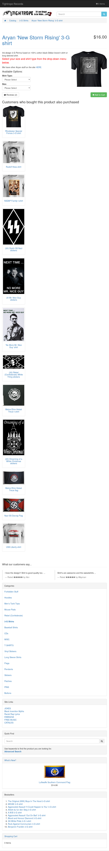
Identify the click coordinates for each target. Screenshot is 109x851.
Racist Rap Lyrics (12, 714)
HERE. (39, 67)
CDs (6, 633)
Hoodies (8, 597)
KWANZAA (9, 716)
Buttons (7, 693)
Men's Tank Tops (12, 603)
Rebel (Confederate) (13, 615)
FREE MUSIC (10, 719)
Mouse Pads (10, 609)
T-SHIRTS (8, 645)
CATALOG (8, 722)
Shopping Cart (10, 836)
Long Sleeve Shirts (12, 657)
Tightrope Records (12, 4)
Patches (8, 681)
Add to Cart (99, 94)
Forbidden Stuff (11, 591)
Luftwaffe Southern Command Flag (54, 782)
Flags (6, 663)
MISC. (7, 639)
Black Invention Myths (14, 711)
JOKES (7, 708)
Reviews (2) (11, 94)
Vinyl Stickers (10, 651)
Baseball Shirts (11, 627)
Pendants (8, 669)
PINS (6, 687)
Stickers (7, 675)
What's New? (10, 760)
